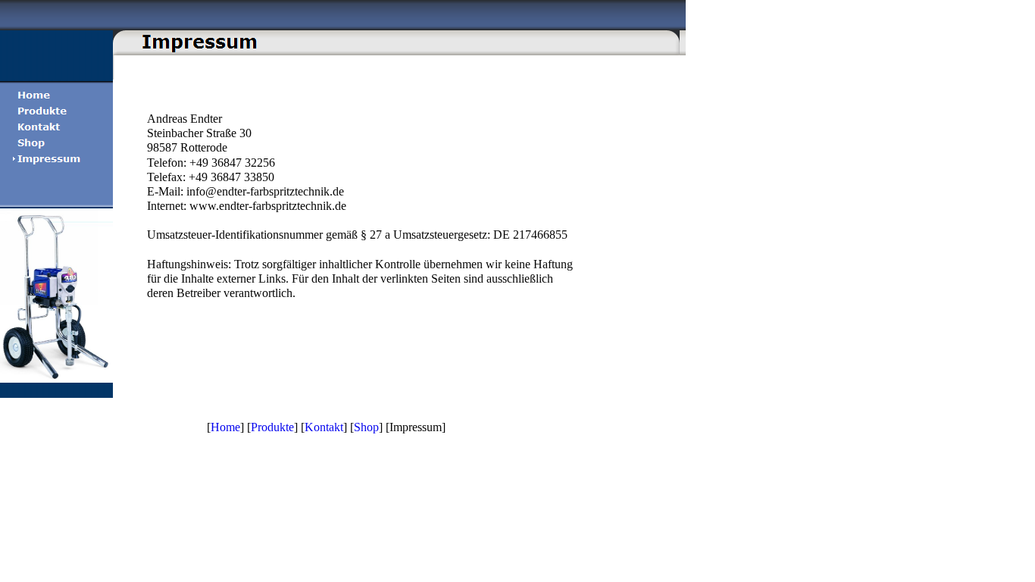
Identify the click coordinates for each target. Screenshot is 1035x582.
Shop (366, 427)
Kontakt (324, 427)
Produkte (272, 427)
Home (225, 427)
